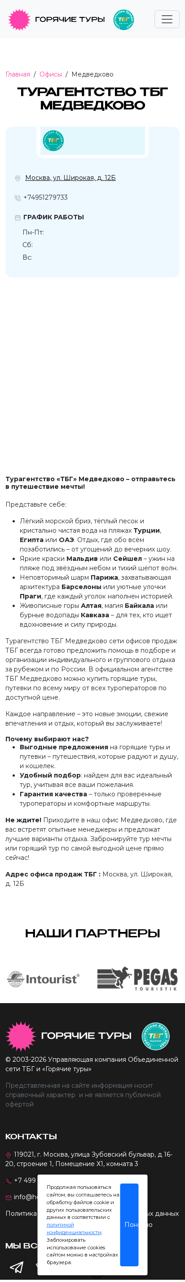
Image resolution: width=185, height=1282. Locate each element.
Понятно (131, 1225)
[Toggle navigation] (167, 19)
